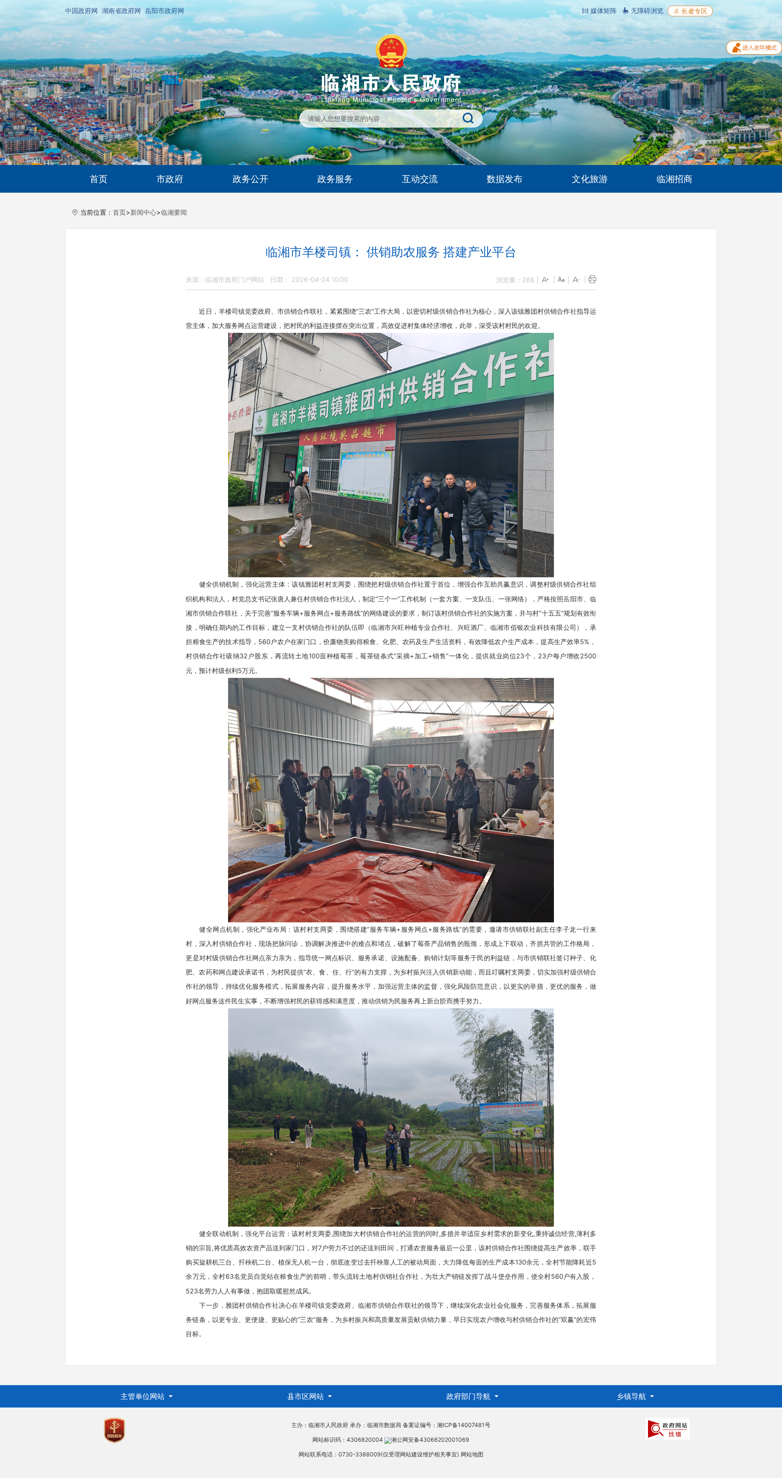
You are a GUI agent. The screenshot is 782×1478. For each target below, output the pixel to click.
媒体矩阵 (603, 11)
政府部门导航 (469, 1396)
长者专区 (693, 11)
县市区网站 (306, 1396)
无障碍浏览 (646, 11)
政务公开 (250, 179)
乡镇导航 (632, 1396)
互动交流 (420, 179)
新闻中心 (143, 212)
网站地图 (472, 1454)
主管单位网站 (144, 1396)
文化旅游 (590, 179)
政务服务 (335, 179)
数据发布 (505, 179)
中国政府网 (81, 11)
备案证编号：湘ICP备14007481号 (446, 1424)
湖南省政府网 (121, 11)
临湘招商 (674, 179)
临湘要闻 (174, 212)
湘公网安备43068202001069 (430, 1439)
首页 (99, 179)
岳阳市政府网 (164, 11)
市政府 (169, 179)
